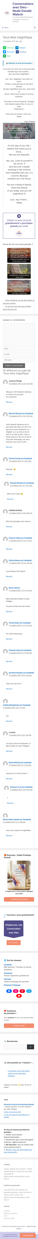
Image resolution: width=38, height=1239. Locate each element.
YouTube (7, 979)
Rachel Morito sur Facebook (20, 762)
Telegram (17, 985)
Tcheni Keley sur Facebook (20, 623)
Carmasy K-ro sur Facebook (21, 787)
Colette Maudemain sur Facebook (16, 705)
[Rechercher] (30, 1046)
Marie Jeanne (14, 588)
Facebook (8, 965)
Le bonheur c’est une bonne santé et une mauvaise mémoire (19, 1073)
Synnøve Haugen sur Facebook (21, 673)
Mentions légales (10, 1213)
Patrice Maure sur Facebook (20, 560)
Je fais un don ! (19, 1026)
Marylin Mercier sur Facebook (21, 413)
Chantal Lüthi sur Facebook (20, 650)
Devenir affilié (9, 1218)
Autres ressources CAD (12, 1112)
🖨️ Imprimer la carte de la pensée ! (19, 63)
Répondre (9, 402)
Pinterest (7, 985)
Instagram (8, 973)
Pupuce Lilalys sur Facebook (20, 538)
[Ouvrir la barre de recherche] (35, 28)
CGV (6, 1216)
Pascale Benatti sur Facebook (22, 483)
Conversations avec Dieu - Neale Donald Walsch (23, 9)
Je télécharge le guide (19, 899)
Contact (7, 1211)
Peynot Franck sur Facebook (20, 458)
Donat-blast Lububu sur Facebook (17, 819)
